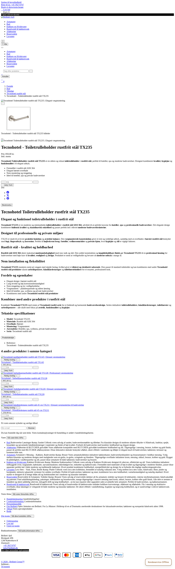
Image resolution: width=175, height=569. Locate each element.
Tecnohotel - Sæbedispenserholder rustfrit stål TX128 (24, 378)
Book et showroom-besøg (12, 7)
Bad (8, 24)
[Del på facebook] (8, 193)
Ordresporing (12, 521)
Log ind (10, 523)
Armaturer (11, 21)
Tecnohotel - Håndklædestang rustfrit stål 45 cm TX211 (25, 410)
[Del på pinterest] (8, 199)
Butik (9, 511)
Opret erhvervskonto (10, 14)
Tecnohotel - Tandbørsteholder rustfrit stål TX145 (22, 362)
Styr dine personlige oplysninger (15, 550)
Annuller (5, 76)
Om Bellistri (12, 506)
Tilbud (10, 509)
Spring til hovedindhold (11, 2)
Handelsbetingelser (15, 499)
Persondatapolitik (14, 504)
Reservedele (12, 34)
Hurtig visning (8, 360)
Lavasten (10, 36)
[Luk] (2, 47)
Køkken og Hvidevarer (17, 26)
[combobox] (16, 71)
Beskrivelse (6, 205)
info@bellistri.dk (10, 548)
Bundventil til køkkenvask (18, 29)
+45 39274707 (9, 545)
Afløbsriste (11, 31)
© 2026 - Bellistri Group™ (12, 562)
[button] (2, 74)
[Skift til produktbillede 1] (19, 118)
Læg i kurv (7, 185)
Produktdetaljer (8, 338)
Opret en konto (13, 526)
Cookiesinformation (15, 501)
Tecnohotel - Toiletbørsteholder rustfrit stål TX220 (22, 394)
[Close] (2, 138)
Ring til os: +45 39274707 (12, 5)
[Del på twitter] (8, 196)
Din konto (5, 516)
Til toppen (5, 566)
